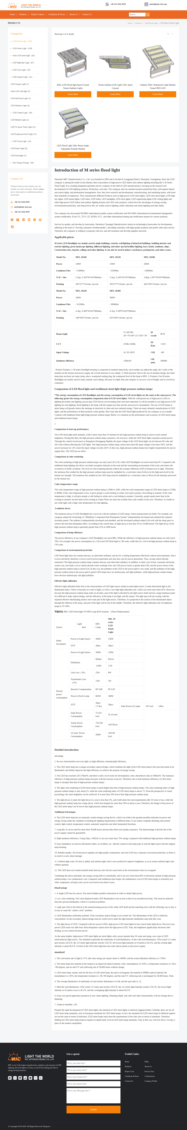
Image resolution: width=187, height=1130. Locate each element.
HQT (52, 1126)
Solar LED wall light (20, 91)
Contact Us (87, 14)
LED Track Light (22, 141)
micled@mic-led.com (158, 4)
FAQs (147, 1062)
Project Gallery (37, 14)
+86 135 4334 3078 (118, 4)
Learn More (73, 94)
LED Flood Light (151, 23)
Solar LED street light (24, 56)
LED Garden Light (22, 77)
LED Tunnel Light (22, 113)
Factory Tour (149, 1071)
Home (12, 14)
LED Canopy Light (20, 84)
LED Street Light (22, 48)
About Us (73, 14)
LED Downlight (18, 156)
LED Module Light (20, 120)
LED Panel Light (19, 148)
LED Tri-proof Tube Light (23, 127)
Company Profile (151, 1081)
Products (23, 14)
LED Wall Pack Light (21, 98)
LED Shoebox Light (20, 106)
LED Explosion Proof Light (24, 134)
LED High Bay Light (23, 63)
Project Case (129, 1071)
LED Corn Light (21, 70)
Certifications (150, 1076)
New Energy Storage (23, 163)
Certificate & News (56, 14)
